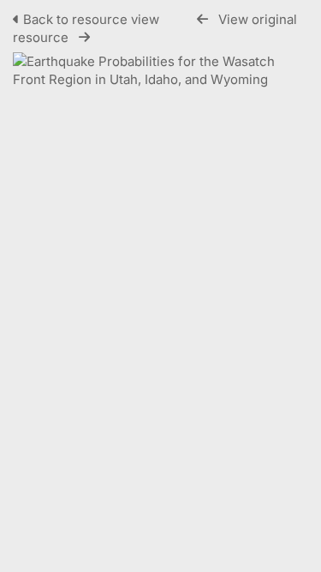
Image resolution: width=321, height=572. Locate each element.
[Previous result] (202, 19)
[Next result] (84, 37)
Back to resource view (91, 19)
